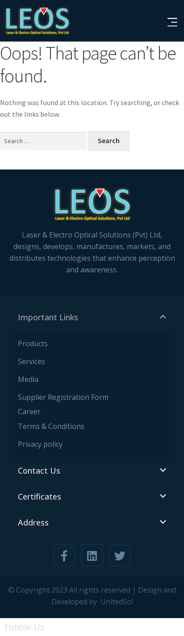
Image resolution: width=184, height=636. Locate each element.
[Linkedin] (92, 555)
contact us (39, 470)
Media (28, 379)
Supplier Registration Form (63, 397)
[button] (173, 23)
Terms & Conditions (51, 426)
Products (33, 343)
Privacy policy (40, 444)
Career (29, 411)
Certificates (39, 496)
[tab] (92, 317)
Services (31, 361)
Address (33, 522)
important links (48, 317)
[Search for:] (44, 141)
